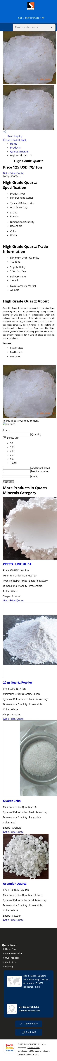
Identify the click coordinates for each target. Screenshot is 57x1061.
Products (15, 147)
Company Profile (13, 953)
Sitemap (9, 966)
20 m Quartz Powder (17, 682)
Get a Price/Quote (13, 173)
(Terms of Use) (33, 1047)
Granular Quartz (14, 883)
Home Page (11, 949)
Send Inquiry (14, 136)
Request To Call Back (14, 140)
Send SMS (31, 1032)
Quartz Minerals (19, 151)
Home (13, 143)
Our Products (12, 957)
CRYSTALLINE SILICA (17, 564)
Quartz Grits (12, 801)
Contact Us (10, 962)
